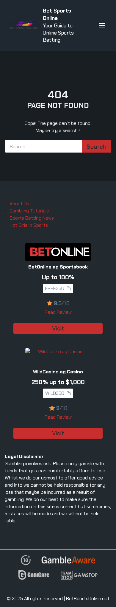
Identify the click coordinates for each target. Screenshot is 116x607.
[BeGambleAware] (68, 562)
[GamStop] (79, 577)
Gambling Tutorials (29, 211)
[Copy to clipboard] (69, 288)
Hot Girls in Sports (29, 225)
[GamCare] (34, 577)
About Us (19, 204)
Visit (58, 328)
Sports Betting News (32, 218)
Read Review (58, 312)
